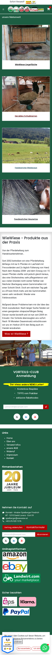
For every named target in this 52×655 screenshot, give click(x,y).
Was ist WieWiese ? (16, 333)
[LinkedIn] (26, 417)
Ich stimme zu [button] (40, 648)
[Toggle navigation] (3, 9)
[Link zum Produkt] (26, 94)
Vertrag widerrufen (13, 527)
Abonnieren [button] (42, 534)
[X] (17, 417)
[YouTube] (35, 417)
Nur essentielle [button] (24, 648)
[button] (46, 407)
